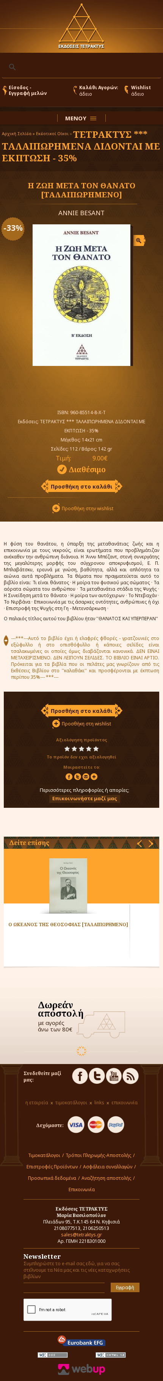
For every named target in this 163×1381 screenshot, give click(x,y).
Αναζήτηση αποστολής (106, 1178)
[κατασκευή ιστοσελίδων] (81, 1373)
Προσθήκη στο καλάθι (82, 486)
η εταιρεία (36, 1102)
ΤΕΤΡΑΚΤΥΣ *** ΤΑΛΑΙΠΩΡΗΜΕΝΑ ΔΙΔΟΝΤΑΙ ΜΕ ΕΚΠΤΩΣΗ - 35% (81, 146)
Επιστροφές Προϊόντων (52, 1166)
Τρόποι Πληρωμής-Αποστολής (98, 1155)
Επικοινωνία (82, 1189)
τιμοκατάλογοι (71, 1102)
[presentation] (139, 843)
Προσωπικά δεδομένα (52, 1178)
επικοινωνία (124, 1102)
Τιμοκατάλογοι (44, 1155)
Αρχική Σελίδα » (18, 133)
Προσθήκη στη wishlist (86, 723)
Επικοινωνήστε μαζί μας (84, 798)
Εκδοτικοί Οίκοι (52, 133)
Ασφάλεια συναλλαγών (107, 1166)
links (99, 1102)
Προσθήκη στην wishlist (87, 508)
